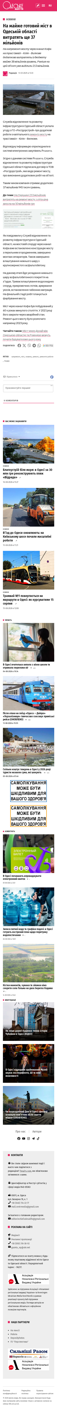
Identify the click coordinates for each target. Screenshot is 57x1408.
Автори (37, 1131)
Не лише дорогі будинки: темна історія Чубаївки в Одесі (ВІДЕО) (26, 1032)
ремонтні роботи (46, 357)
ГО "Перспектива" (19, 1341)
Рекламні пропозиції (21, 1239)
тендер (7, 361)
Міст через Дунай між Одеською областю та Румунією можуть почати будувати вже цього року (26, 335)
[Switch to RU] (50, 5)
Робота (14, 1334)
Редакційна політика (25, 1392)
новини (29, 357)
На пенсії (15, 1330)
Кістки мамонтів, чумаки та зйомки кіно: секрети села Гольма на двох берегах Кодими (28, 987)
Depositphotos (17, 1338)
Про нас (20, 1131)
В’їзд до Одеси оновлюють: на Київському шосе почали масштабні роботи (27, 536)
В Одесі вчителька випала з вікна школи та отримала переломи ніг (26, 666)
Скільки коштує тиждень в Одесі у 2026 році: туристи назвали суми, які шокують (27, 771)
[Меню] (43, 5)
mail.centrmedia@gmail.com (25, 1206)
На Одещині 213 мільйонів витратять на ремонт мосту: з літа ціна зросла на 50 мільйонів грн (25, 199)
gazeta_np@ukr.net (20, 1247)
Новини (11, 19)
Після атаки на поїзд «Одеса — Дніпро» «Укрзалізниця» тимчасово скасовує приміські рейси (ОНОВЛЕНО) (28, 716)
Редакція (13, 73)
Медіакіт (15, 1235)
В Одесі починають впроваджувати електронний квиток (22, 877)
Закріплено (38, 6)
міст (22, 357)
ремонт (36, 357)
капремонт (16, 357)
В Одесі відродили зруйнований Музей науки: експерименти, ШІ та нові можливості (26, 1072)
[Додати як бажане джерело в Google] (48, 345)
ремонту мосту (38, 134)
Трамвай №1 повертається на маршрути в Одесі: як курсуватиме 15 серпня (28, 599)
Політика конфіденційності (10, 1392)
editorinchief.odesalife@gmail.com (28, 1219)
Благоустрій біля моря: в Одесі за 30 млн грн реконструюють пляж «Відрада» (27, 473)
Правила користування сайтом (44, 1392)
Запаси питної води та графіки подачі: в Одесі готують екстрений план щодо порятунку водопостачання (28, 932)
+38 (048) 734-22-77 (20, 1202)
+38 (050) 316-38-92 (20, 1243)
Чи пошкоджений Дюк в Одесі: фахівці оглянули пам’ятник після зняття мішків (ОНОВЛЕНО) (26, 1114)
